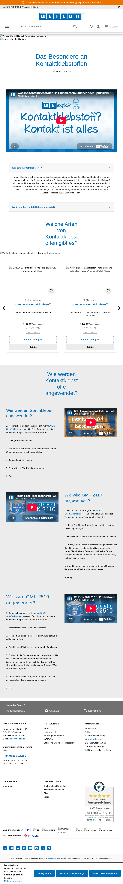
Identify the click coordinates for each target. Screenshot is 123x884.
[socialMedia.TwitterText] (25, 848)
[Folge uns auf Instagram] (12, 848)
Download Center (53, 781)
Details (33, 347)
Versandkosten (54, 858)
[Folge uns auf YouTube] (31, 848)
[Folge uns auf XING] (49, 848)
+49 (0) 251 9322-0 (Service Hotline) (20, 7)
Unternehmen (10, 781)
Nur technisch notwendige (72, 873)
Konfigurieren (44, 873)
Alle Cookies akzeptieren (105, 873)
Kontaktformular (17, 711)
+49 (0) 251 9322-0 (14, 755)
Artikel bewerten (33, 333)
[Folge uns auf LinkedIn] (44, 848)
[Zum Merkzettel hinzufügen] (51, 291)
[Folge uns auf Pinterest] (37, 848)
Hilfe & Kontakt (51, 724)
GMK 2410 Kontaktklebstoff (90, 304)
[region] (61, 308)
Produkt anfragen (33, 339)
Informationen (92, 724)
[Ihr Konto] (98, 26)
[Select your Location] (119, 7)
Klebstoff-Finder (95, 711)
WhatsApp (54, 711)
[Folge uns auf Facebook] (19, 848)
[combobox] (45, 26)
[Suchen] (75, 26)
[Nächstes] (119, 308)
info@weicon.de (17, 739)
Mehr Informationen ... (14, 881)
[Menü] (7, 26)
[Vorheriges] (4, 308)
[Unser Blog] (6, 848)
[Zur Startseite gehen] (61, 16)
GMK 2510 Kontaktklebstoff (33, 304)
